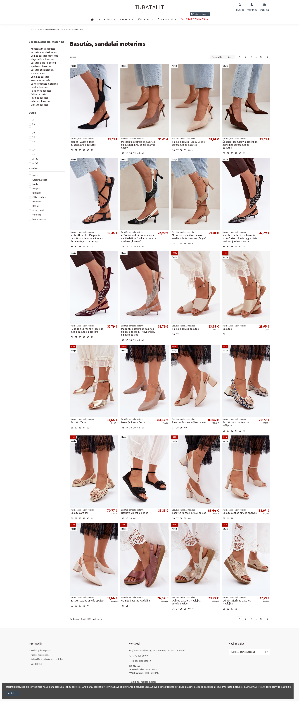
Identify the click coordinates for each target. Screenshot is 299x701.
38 (33, 133)
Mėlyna (36, 188)
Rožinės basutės (39, 97)
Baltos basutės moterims (44, 83)
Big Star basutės (39, 104)
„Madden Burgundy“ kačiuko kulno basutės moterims (87, 330)
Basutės (227, 328)
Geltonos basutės (40, 101)
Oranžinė (36, 193)
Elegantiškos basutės (42, 59)
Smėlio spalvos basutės (185, 328)
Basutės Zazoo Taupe (133, 422)
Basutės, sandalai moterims (46, 42)
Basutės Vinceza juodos (134, 512)
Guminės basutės (40, 76)
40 (33, 141)
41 (33, 146)
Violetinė (36, 214)
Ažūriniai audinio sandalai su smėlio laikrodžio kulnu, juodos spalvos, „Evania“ (138, 238)
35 (33, 119)
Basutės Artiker (79, 512)
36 (33, 124)
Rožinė (35, 206)
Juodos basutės (39, 87)
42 (33, 150)
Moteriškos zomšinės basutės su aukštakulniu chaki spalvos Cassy (138, 144)
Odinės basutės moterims (44, 55)
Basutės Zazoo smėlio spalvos (189, 422)
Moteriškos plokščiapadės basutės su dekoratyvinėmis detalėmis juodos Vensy (87, 238)
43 (33, 154)
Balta (35, 175)
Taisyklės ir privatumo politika (47, 659)
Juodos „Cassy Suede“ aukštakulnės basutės (83, 143)
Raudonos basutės (41, 90)
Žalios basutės (38, 94)
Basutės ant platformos (44, 52)
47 (261, 57)
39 (33, 137)
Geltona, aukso (39, 180)
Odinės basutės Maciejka (135, 600)
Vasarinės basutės (40, 80)
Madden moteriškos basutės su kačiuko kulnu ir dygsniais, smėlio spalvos (138, 331)
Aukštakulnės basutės (43, 48)
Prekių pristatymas (41, 650)
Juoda (35, 184)
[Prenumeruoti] (266, 652)
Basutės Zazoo (79, 422)
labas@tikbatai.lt (141, 660)
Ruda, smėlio (38, 210)
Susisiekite (36, 663)
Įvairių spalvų (39, 219)
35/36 (35, 159)
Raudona (36, 201)
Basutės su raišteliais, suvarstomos (42, 71)
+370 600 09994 (140, 655)
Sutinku (12, 693)
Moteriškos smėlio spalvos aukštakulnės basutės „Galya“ (189, 237)
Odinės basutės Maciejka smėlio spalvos (186, 602)
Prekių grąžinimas (40, 655)
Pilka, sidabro (39, 197)
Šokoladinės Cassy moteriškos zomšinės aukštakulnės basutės (240, 144)
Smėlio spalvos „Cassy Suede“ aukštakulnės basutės (189, 143)
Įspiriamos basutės (41, 66)
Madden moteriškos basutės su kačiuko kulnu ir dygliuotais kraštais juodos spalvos (240, 238)
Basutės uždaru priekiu (43, 62)
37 (33, 128)
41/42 (35, 163)
